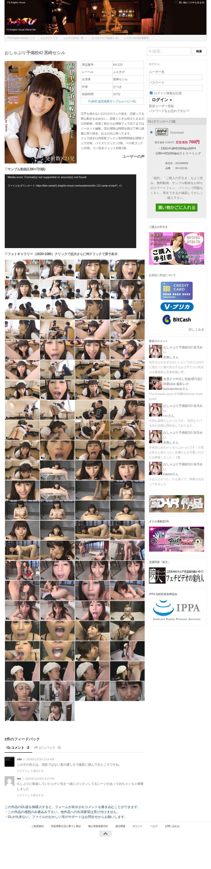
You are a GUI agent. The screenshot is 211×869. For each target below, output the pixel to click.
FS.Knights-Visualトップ (21, 38)
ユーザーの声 (133, 156)
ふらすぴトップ (49, 38)
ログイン (154, 64)
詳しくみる (196, 329)
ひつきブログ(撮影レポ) (105, 38)
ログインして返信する (30, 770)
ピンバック (49, 747)
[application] (70, 211)
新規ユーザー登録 (161, 106)
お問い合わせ (172, 826)
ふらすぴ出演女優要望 (136, 38)
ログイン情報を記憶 (167, 93)
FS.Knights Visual (16, 2)
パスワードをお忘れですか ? (169, 111)
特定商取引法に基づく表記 (66, 826)
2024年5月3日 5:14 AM (40, 759)
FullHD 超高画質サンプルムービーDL (112, 101)
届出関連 (120, 826)
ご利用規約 (37, 826)
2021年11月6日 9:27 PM (40, 778)
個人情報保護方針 (98, 826)
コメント (20, 747)
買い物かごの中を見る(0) (191, 2)
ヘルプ (153, 826)
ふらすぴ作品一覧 (73, 38)
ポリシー (138, 826)
